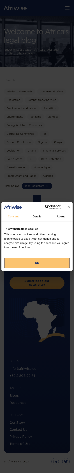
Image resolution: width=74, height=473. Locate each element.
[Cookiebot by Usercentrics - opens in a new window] (46, 207)
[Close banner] (68, 207)
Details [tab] (37, 216)
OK (37, 262)
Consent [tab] (13, 216)
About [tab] (61, 216)
